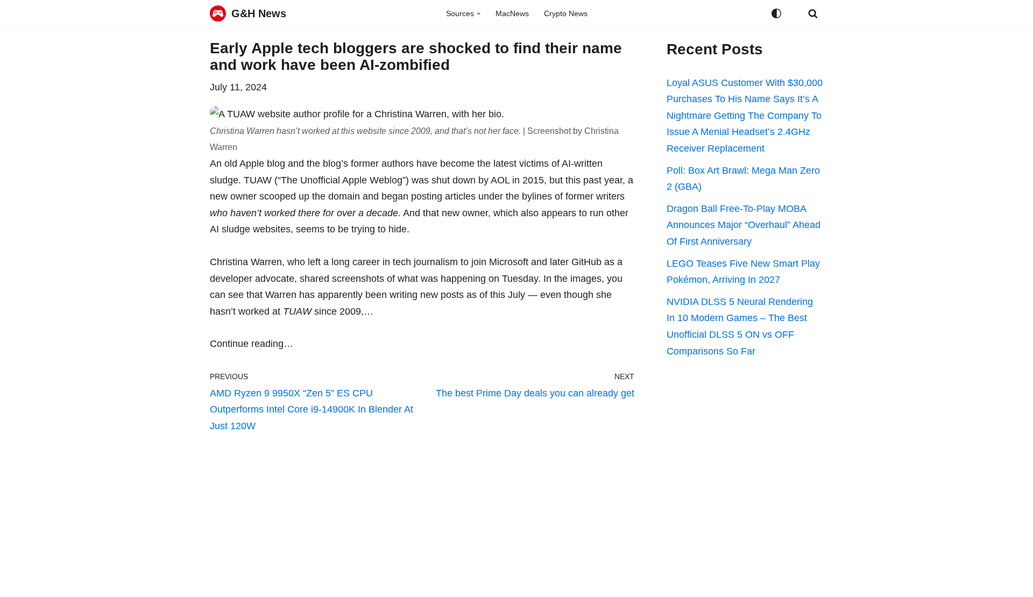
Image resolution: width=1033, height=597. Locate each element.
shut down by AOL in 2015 (487, 180)
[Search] (813, 13)
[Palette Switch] (776, 13)
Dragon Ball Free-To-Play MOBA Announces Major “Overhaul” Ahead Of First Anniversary (743, 225)
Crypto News (566, 13)
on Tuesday (513, 278)
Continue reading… (251, 343)
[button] (478, 14)
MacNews (512, 13)
